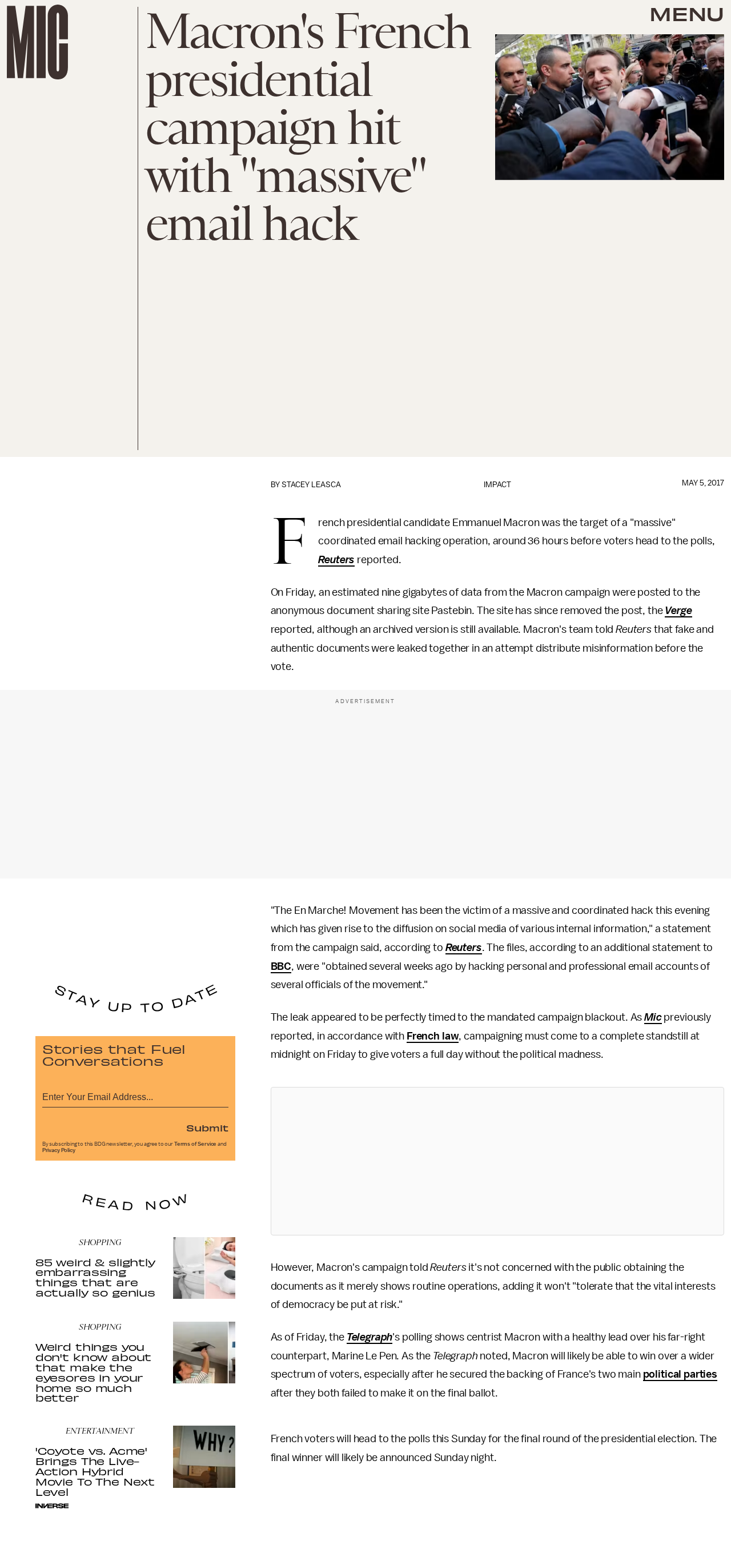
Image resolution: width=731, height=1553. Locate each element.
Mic (653, 1017)
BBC (281, 966)
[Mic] (37, 42)
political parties (680, 1374)
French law (433, 1036)
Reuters (336, 559)
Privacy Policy (58, 1150)
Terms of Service (195, 1144)
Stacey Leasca (311, 484)
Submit (207, 1127)
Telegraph (370, 1337)
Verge (678, 610)
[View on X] (497, 1161)
